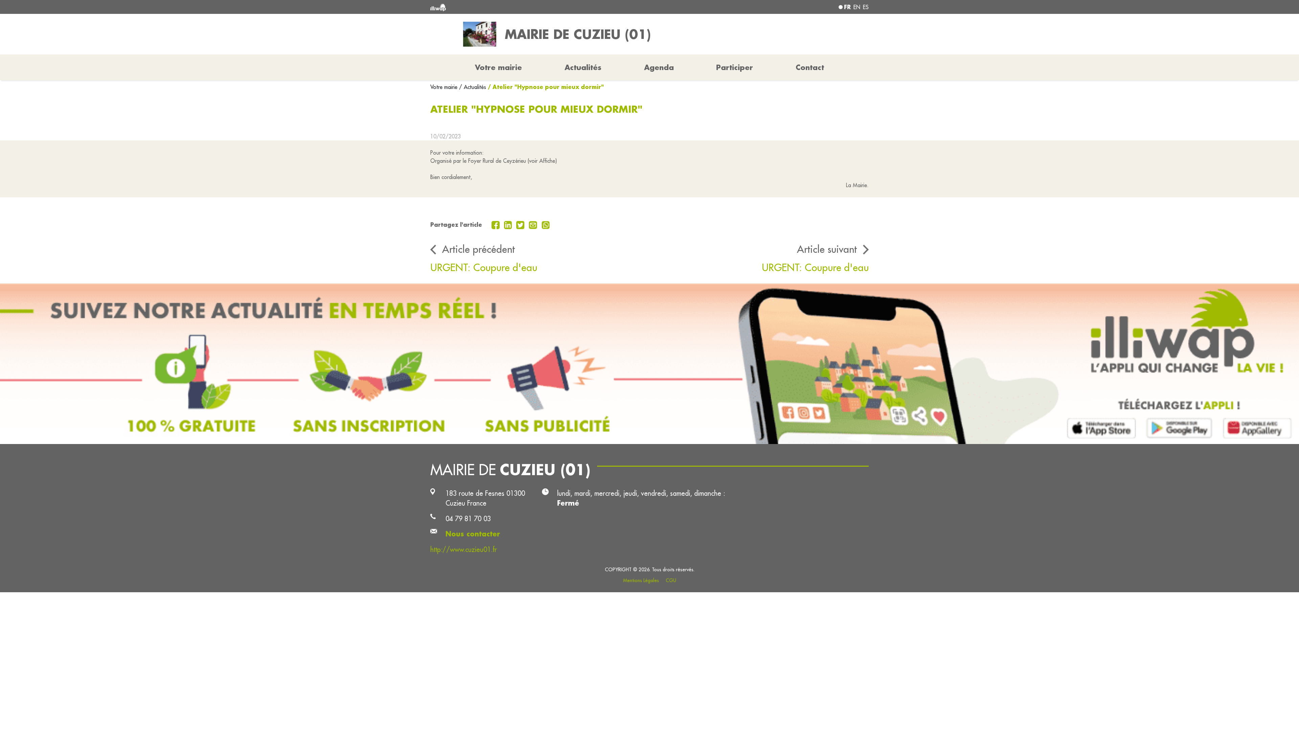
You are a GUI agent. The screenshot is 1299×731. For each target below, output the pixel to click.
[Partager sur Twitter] (521, 224)
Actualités (583, 67)
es (866, 7)
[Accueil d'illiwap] (519, 7)
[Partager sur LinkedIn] (509, 224)
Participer (734, 67)
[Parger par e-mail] (533, 224)
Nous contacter (473, 534)
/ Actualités (472, 87)
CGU (671, 580)
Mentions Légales (641, 580)
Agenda (659, 67)
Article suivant (827, 249)
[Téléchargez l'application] (649, 363)
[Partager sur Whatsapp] (545, 224)
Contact (810, 67)
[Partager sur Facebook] (496, 224)
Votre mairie (444, 87)
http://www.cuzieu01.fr (463, 549)
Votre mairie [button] (498, 67)
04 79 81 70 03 (468, 518)
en (856, 7)
